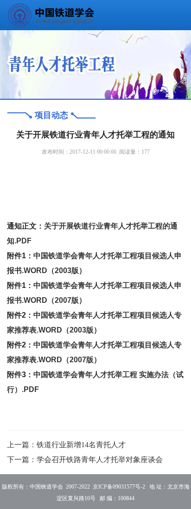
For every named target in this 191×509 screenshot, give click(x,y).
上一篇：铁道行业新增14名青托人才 (66, 445)
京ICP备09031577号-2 (119, 486)
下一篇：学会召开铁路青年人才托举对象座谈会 (85, 459)
